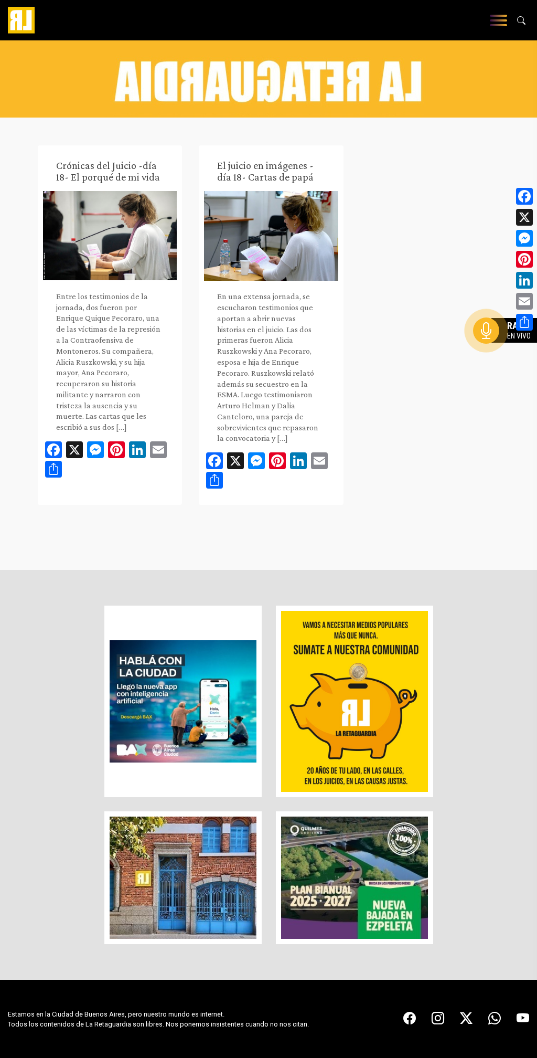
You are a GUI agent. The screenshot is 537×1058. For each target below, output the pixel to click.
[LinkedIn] (524, 280)
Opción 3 (507, 356)
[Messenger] (524, 238)
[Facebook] (524, 196)
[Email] (524, 301)
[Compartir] (524, 322)
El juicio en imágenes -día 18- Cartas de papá (265, 171)
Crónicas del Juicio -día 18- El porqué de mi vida (108, 171)
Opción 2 (507, 352)
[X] (524, 217)
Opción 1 (507, 347)
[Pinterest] (524, 259)
